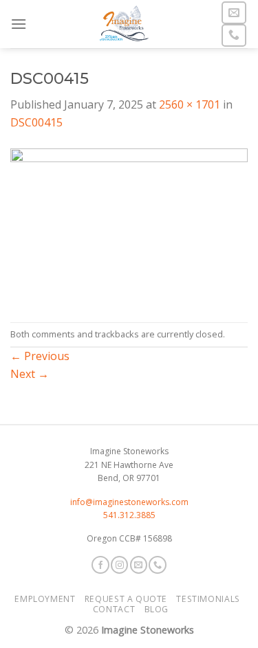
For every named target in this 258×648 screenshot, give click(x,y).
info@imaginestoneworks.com (129, 502)
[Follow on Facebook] (100, 565)
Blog (156, 609)
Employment (44, 599)
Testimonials (207, 599)
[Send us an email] (234, 12)
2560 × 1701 (189, 104)
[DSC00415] (129, 225)
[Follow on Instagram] (119, 565)
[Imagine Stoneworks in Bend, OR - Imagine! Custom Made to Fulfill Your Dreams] (123, 24)
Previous (39, 356)
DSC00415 (36, 122)
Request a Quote (126, 599)
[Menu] (18, 24)
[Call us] (234, 35)
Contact (114, 609)
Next (29, 373)
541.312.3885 (129, 515)
